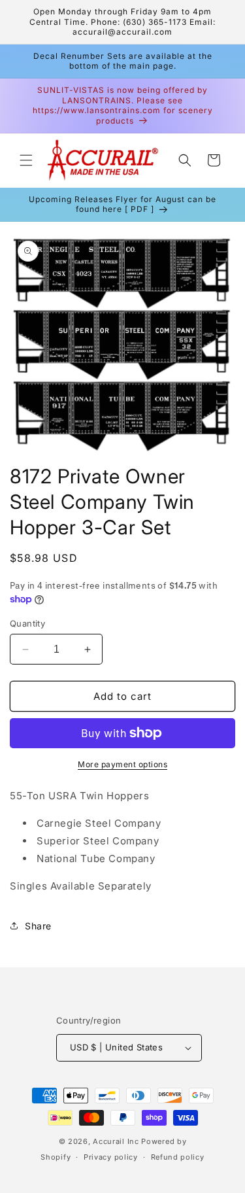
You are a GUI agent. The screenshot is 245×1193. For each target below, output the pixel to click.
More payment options (122, 764)
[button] (26, 160)
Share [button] (38, 925)
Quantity (27, 623)
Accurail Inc (116, 1141)
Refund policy (177, 1157)
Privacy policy (111, 1157)
